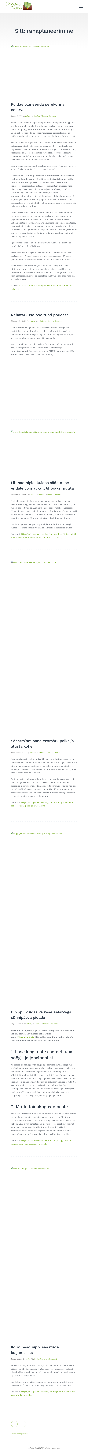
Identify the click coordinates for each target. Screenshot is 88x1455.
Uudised (37, 116)
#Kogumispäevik (25, 1037)
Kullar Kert (34, 1448)
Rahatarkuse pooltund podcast (39, 315)
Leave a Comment (49, 116)
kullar (27, 116)
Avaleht (31, 12)
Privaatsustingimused (19, 1434)
